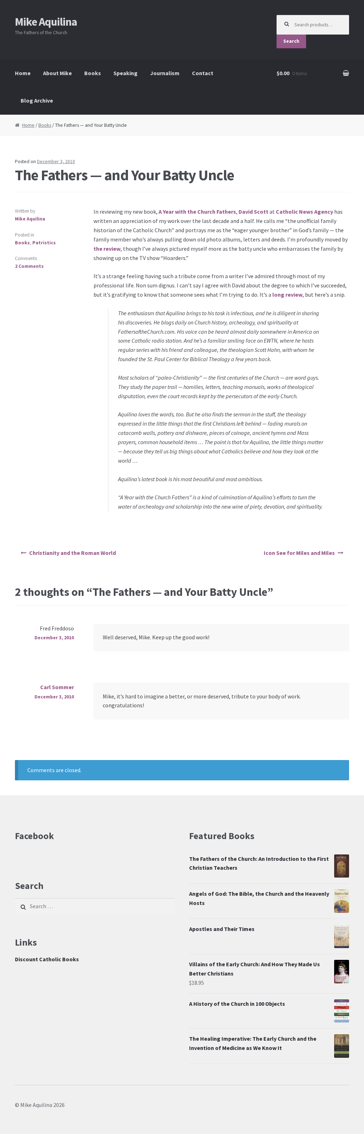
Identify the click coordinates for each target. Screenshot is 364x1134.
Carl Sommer (57, 687)
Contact (202, 73)
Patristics (44, 243)
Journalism (165, 73)
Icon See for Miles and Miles (299, 552)
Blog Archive (37, 100)
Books (92, 73)
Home (23, 73)
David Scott (253, 211)
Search (291, 41)
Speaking (125, 73)
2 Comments (29, 266)
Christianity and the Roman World (72, 552)
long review (287, 294)
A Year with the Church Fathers (197, 211)
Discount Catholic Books (47, 959)
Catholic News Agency (304, 211)
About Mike (57, 73)
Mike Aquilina (46, 22)
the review (107, 248)
